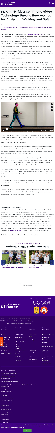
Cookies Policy (5, 419)
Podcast (49, 303)
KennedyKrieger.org (16, 230)
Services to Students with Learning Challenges (20, 321)
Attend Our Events (6, 409)
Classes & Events (33, 359)
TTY (5, 378)
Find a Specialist (19, 341)
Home (1, 25)
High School (45, 337)
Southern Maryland (47, 346)
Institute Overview (4, 328)
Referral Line (8, 370)
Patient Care (19, 328)
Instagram (45, 303)
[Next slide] (52, 262)
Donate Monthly (6, 403)
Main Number (8, 376)
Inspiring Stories (5, 389)
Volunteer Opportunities (7, 412)
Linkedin (41, 303)
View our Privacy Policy (20, 427)
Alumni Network (33, 362)
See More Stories (27, 285)
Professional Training (32, 351)
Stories (7, 25)
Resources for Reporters (7, 400)
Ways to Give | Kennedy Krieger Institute (19, 323)
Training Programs (34, 357)
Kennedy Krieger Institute (35, 34)
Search (49, 3)
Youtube (37, 303)
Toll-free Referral (9, 373)
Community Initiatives (46, 351)
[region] (27, 428)
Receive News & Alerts (7, 398)
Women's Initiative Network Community (19, 318)
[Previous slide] (3, 262)
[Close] (52, 424)
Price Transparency (6, 353)
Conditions (18, 360)
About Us (4, 334)
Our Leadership (5, 337)
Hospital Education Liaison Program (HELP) (20, 351)
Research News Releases (31, 25)
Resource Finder (47, 363)
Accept (27, 430)
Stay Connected (5, 339)
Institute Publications (6, 391)
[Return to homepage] (8, 3)
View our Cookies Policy (10, 427)
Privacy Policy (4, 422)
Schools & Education (45, 328)
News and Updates (16, 25)
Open (53, 4)
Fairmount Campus (48, 334)
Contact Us (4, 417)
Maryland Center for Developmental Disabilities (48, 358)
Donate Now (5, 405)
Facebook (33, 303)
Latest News (4, 395)
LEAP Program (46, 339)
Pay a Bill (17, 344)
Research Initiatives (32, 328)
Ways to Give (4, 414)
